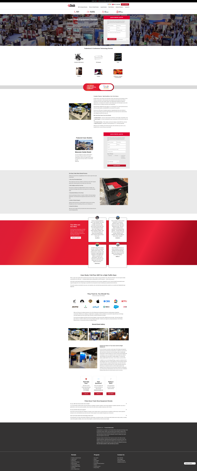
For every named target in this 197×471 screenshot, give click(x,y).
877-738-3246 (86, 390)
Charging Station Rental (75, 466)
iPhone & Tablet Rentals (93, 7)
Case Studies (96, 460)
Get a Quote (110, 393)
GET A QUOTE (125, 4)
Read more (77, 161)
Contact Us (127, 7)
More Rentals (111, 7)
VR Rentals (73, 467)
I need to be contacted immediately (123, 157)
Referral (95, 464)
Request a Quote (188, 463)
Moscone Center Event (83, 152)
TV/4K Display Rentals (75, 464)
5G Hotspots (98, 62)
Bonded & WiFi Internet (79, 62)
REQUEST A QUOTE (76, 237)
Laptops (98, 76)
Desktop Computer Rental (76, 457)
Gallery (95, 459)
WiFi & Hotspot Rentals (82, 7)
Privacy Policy (96, 467)
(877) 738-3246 (117, 4)
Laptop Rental (73, 459)
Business (110, 155)
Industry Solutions (119, 7)
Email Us (98, 393)
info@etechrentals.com (98, 390)
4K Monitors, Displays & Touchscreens (118, 77)
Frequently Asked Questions (99, 463)
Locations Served (97, 466)
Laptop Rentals (103, 7)
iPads (118, 62)
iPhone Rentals (74, 463)
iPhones (79, 76)
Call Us (86, 393)
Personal (116, 155)
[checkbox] (107, 155)
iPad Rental (73, 460)
